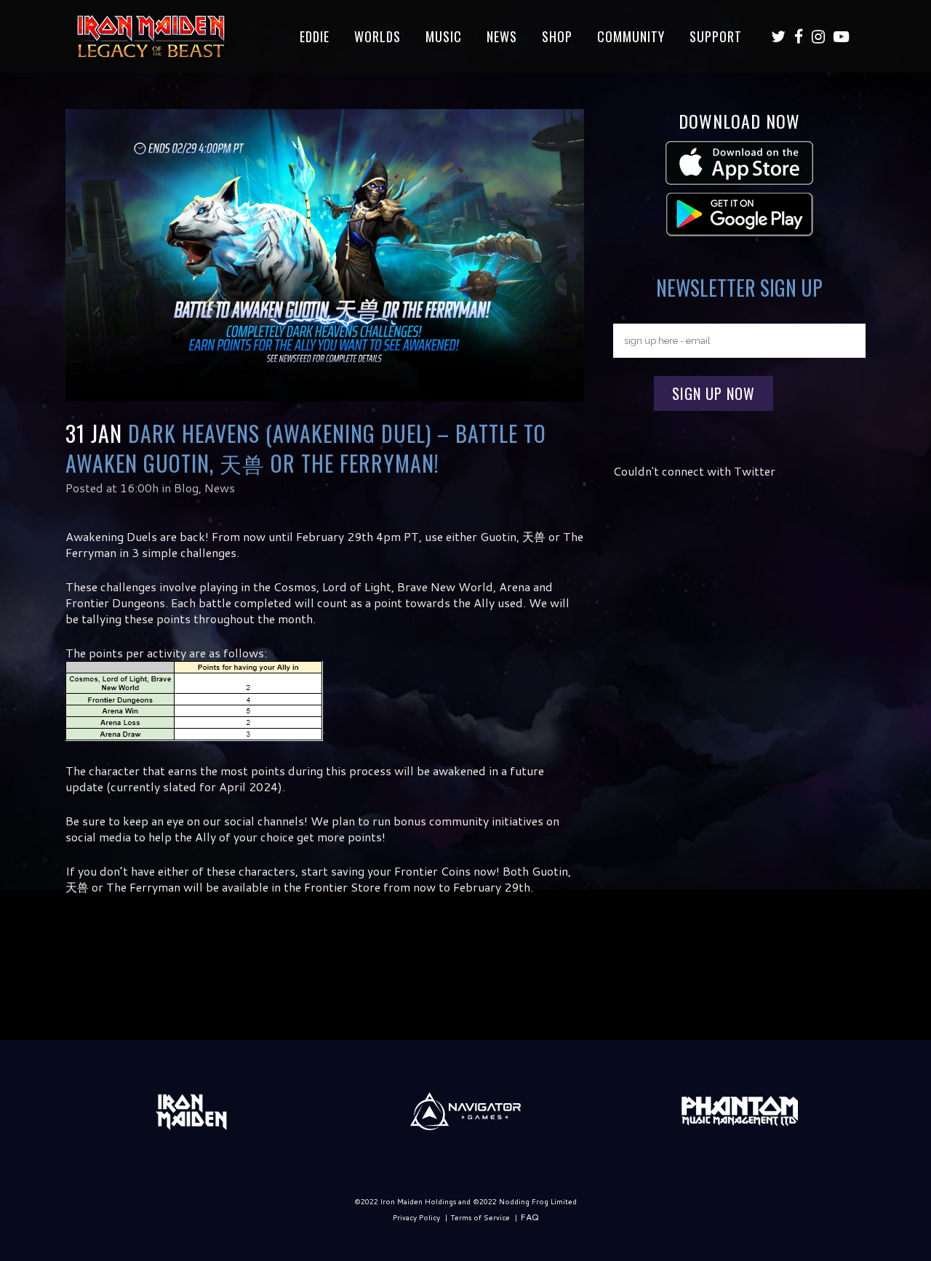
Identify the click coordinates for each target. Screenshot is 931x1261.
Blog (186, 487)
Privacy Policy (416, 1217)
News (219, 487)
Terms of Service (480, 1217)
